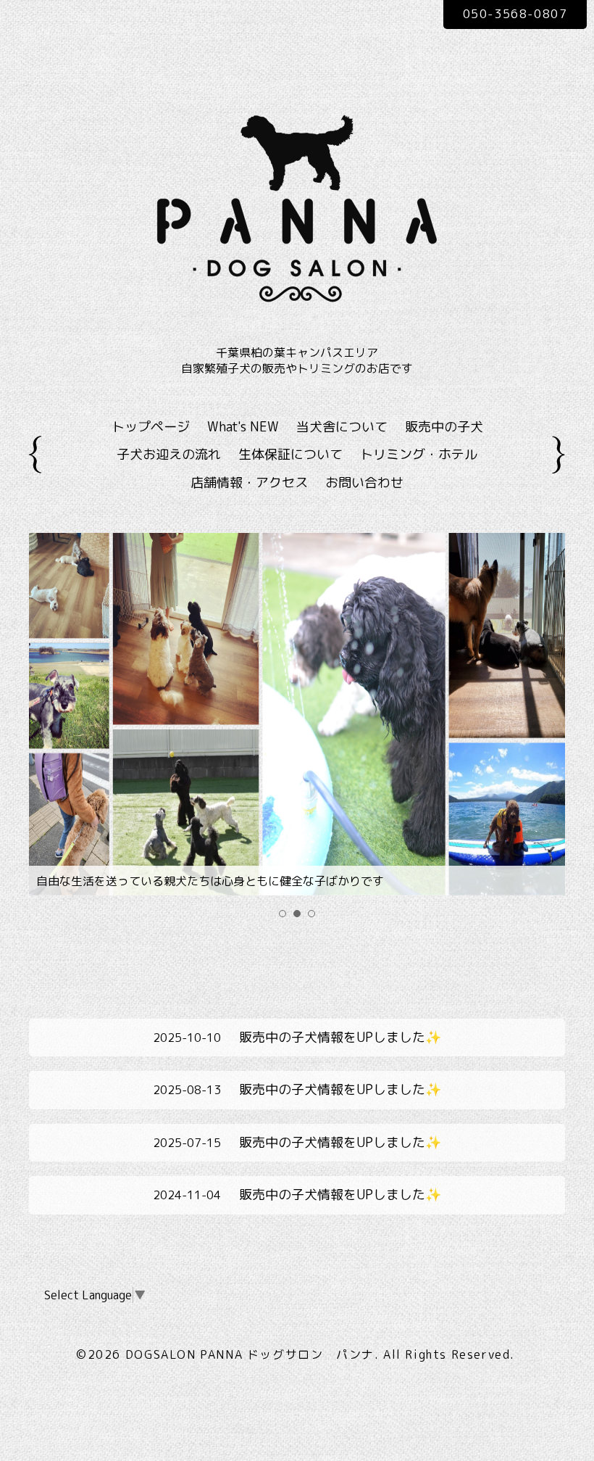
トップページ (151, 427)
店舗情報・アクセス (249, 482)
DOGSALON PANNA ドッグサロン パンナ (250, 1354)
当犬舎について (342, 427)
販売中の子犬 (444, 427)
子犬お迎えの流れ (169, 454)
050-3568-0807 (515, 14)
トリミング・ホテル (418, 454)
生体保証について (290, 454)
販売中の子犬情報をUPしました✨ (297, 1037)
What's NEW (243, 427)
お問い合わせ (364, 482)
